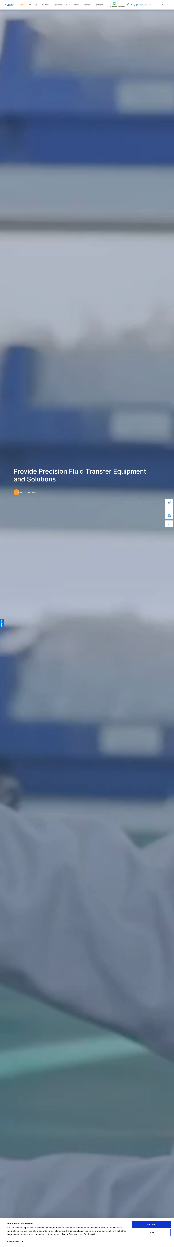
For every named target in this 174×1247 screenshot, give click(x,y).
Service (87, 5)
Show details (13, 1241)
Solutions (58, 5)
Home (22, 5)
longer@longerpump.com (141, 5)
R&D (68, 5)
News (76, 5)
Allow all (151, 1224)
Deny (151, 1232)
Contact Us (100, 5)
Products (45, 5)
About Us (33, 5)
